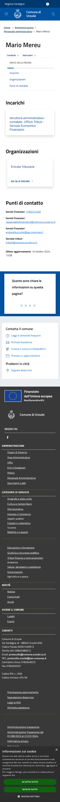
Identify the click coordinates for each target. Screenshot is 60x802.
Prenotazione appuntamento (22, 692)
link (13, 775)
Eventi (10, 621)
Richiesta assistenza (18, 708)
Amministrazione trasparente (23, 727)
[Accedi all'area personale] (47, 4)
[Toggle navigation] (6, 14)
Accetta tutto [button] (30, 782)
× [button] (56, 750)
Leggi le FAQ (14, 702)
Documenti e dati (16, 483)
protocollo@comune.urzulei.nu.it (27, 654)
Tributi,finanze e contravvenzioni (25, 558)
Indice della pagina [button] (20, 62)
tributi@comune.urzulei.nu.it (21, 242)
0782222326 (33, 212)
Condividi (11, 55)
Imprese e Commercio (19, 514)
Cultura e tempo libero (19, 504)
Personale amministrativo (18, 31)
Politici (11, 473)
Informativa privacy (17, 741)
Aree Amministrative (18, 457)
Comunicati (13, 597)
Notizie (11, 591)
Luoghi (11, 616)
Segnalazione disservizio (20, 697)
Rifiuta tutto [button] (30, 789)
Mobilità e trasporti (17, 532)
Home (7, 27)
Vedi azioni (28, 55)
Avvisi (10, 602)
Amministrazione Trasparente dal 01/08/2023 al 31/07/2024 (25, 734)
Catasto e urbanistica (18, 523)
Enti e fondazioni (16, 468)
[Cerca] (53, 14)
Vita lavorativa (15, 509)
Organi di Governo (17, 452)
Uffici (10, 462)
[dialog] (30, 774)
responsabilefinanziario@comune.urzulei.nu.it (31, 222)
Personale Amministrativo (21, 478)
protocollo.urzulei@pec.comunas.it (24, 232)
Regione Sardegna (14, 4)
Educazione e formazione (20, 548)
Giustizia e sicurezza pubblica (23, 553)
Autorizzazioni (15, 572)
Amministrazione (24, 27)
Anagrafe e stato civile (19, 499)
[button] (30, 796)
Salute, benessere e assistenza (24, 567)
